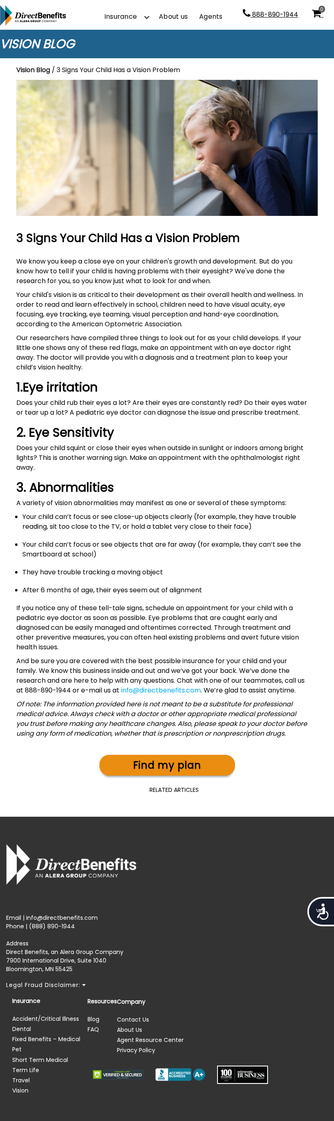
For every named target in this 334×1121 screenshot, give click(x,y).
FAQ (93, 1029)
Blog (93, 1019)
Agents (210, 16)
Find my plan (167, 765)
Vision (20, 1090)
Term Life (25, 1070)
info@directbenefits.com (161, 690)
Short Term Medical (40, 1060)
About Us (129, 1030)
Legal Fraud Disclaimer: (44, 985)
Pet (17, 1049)
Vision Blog (33, 70)
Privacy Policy (136, 1050)
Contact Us (133, 1019)
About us (173, 16)
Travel (21, 1080)
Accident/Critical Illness (45, 1019)
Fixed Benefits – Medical (46, 1039)
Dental (21, 1029)
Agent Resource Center (150, 1040)
